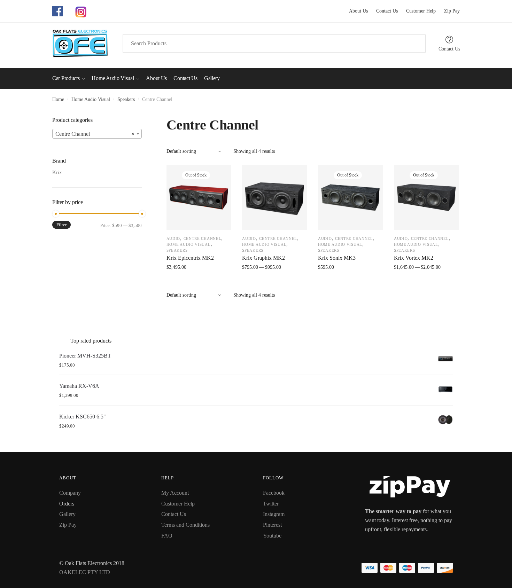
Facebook (274, 493)
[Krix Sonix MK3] (350, 197)
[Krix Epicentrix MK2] (198, 197)
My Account (175, 493)
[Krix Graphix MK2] (274, 197)
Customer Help (417, 11)
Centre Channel (203, 238)
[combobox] (97, 134)
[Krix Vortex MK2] (426, 197)
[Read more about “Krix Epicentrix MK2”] (198, 283)
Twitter (271, 504)
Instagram (274, 514)
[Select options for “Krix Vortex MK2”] (426, 283)
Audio (173, 238)
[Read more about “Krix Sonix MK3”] (350, 283)
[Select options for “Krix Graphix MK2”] (274, 283)
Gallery (67, 514)
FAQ (166, 536)
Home (58, 99)
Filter (61, 224)
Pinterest (272, 525)
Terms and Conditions (185, 525)
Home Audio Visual (90, 99)
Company (70, 493)
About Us (358, 11)
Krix (57, 172)
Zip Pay (448, 11)
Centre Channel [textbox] (94, 134)
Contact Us (383, 11)
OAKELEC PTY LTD (84, 572)
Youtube (272, 536)
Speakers (126, 99)
